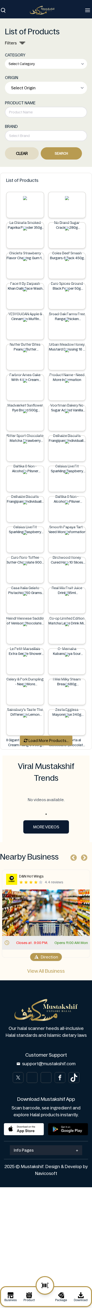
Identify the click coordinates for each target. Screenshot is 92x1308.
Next (82, 856)
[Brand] (44, 10)
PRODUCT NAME (20, 103)
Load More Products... (48, 740)
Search (61, 153)
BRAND (11, 126)
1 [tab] (46, 814)
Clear (22, 153)
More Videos (46, 827)
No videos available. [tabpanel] (46, 799)
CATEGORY (15, 55)
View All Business (46, 971)
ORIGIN (11, 77)
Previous (72, 856)
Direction (49, 957)
